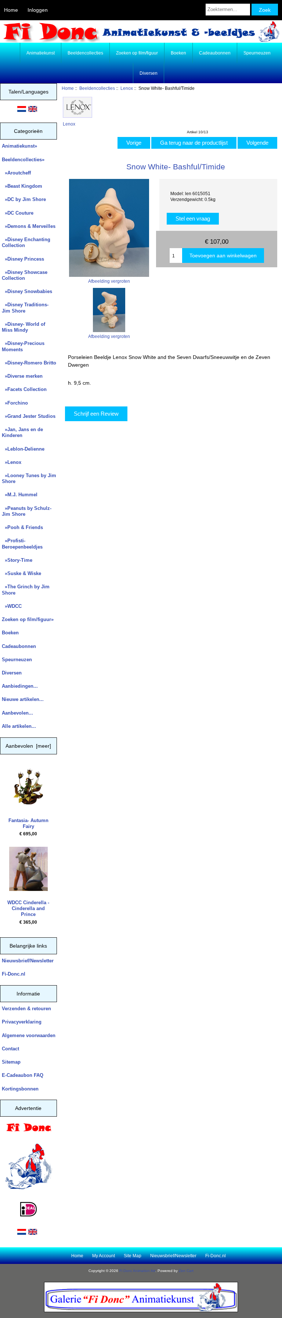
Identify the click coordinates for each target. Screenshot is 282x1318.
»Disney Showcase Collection (24, 275)
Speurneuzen (257, 53)
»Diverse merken (22, 376)
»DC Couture (17, 213)
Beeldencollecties (97, 88)
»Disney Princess (23, 259)
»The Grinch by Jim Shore (26, 589)
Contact (10, 1048)
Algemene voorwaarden (28, 1035)
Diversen (149, 73)
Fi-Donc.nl (13, 974)
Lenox (126, 88)
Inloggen (38, 10)
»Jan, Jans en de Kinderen (22, 432)
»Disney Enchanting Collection (26, 242)
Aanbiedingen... (20, 686)
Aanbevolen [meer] (28, 746)
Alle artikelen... (19, 726)
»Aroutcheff (16, 173)
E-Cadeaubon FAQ (22, 1075)
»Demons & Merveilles (28, 226)
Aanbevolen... (17, 713)
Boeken (178, 53)
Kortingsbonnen (20, 1089)
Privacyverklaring (21, 1022)
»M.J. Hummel (19, 494)
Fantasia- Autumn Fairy (28, 823)
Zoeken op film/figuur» (28, 619)
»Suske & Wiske (21, 573)
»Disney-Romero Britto (29, 363)
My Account (103, 1255)
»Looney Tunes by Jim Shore (29, 478)
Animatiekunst (40, 53)
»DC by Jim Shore (24, 199)
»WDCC (12, 606)
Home (11, 10)
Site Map (132, 1255)
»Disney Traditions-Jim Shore (25, 307)
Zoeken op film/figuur (137, 53)
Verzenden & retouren (26, 1008)
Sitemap (11, 1062)
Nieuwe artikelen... (23, 699)
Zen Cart (186, 1271)
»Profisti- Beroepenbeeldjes (22, 543)
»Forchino (15, 403)
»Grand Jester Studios (28, 416)
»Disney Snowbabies (27, 291)
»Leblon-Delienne (23, 449)
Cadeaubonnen (215, 53)
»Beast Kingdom (22, 186)
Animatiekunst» (19, 146)
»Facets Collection (24, 389)
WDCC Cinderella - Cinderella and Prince (28, 908)
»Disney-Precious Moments (23, 346)
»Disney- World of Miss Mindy (23, 327)
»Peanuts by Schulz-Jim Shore (26, 511)
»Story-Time (17, 560)
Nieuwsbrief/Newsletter (28, 960)
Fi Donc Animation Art (137, 1271)
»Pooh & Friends (22, 527)
